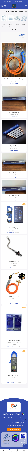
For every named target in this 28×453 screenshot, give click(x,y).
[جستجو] (5, 5)
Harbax (14, 265)
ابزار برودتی (16, 230)
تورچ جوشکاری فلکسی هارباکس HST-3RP (14, 79)
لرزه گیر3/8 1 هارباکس (14, 112)
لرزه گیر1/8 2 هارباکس (14, 195)
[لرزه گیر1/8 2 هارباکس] (14, 187)
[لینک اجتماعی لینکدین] (10, 414)
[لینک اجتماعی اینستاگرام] (16, 414)
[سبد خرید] (2, 5)
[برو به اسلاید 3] (12, 29)
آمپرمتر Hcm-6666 (14, 228)
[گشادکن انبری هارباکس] (14, 322)
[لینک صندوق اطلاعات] (19, 2)
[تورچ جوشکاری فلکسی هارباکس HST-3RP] (14, 60)
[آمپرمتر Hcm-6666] (14, 214)
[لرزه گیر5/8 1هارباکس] (14, 132)
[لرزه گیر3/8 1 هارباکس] (14, 98)
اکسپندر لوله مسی (11, 342)
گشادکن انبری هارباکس (14, 340)
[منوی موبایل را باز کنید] (26, 5)
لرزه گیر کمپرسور (14, 114)
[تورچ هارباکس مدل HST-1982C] (14, 283)
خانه (26, 11)
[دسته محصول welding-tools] (17, 20)
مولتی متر (11, 230)
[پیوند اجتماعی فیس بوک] (18, 414)
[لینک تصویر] (23, 414)
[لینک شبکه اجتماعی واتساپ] (7, 414)
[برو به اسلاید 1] (15, 29)
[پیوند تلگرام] (4, 414)
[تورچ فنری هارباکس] (14, 247)
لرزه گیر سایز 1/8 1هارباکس (14, 172)
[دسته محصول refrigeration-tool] (24, 20)
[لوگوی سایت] (14, 6)
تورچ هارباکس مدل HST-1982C (14, 297)
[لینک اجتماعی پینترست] (13, 414)
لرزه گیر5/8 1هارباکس (14, 146)
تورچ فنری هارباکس (14, 261)
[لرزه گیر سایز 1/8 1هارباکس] (14, 162)
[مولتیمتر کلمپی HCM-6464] (14, 362)
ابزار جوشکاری (14, 81)
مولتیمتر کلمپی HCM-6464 (14, 375)
